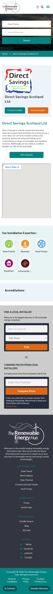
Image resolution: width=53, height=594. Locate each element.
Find (26, 347)
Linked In (28, 553)
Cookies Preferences (40, 580)
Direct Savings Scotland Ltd (25, 54)
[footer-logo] (26, 433)
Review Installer (38, 110)
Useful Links (26, 507)
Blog (26, 526)
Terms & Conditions (12, 580)
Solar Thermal (26, 480)
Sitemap (26, 530)
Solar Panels (26, 471)
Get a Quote (26, 154)
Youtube (28, 557)
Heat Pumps (26, 489)
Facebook (28, 549)
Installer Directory (39, 588)
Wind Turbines (26, 475)
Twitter (28, 544)
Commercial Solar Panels (26, 484)
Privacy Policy (11, 406)
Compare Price (26, 391)
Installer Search (26, 521)
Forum (26, 503)
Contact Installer (15, 110)
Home (5, 54)
